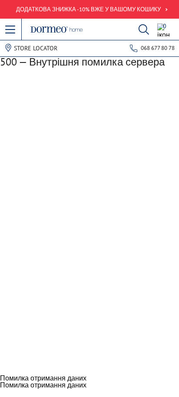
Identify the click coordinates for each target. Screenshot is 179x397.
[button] (11, 30)
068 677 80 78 (158, 48)
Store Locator (35, 48)
